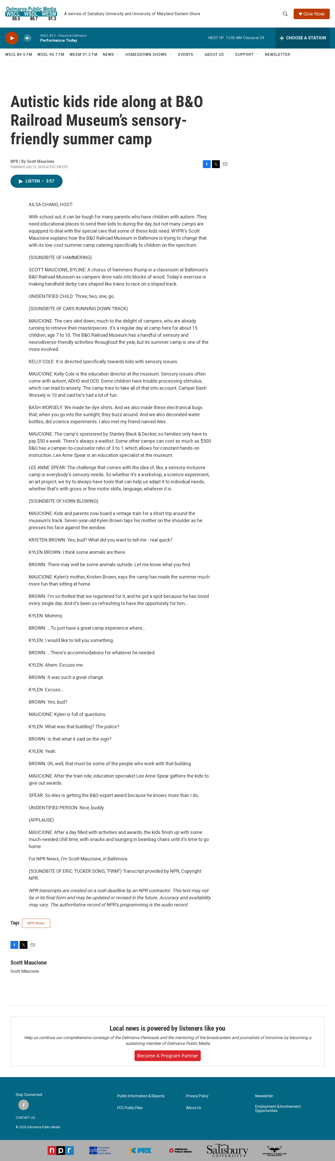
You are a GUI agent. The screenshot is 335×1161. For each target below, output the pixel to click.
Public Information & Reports (141, 1096)
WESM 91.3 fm (84, 54)
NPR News (36, 923)
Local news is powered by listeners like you (167, 1028)
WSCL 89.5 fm (18, 54)
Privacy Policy (197, 1096)
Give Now (314, 14)
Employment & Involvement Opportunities (278, 1109)
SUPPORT (244, 54)
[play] (12, 38)
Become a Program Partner (167, 1055)
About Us (193, 1108)
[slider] (36, 38)
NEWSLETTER (277, 54)
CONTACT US (25, 1118)
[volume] (27, 38)
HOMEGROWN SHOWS (146, 54)
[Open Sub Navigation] (118, 54)
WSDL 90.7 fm (50, 54)
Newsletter (264, 1096)
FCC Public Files (130, 1108)
